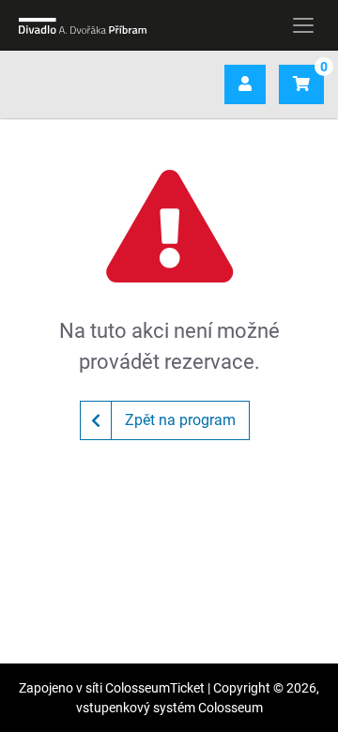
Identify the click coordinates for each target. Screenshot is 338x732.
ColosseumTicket (155, 687)
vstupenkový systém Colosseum (169, 707)
